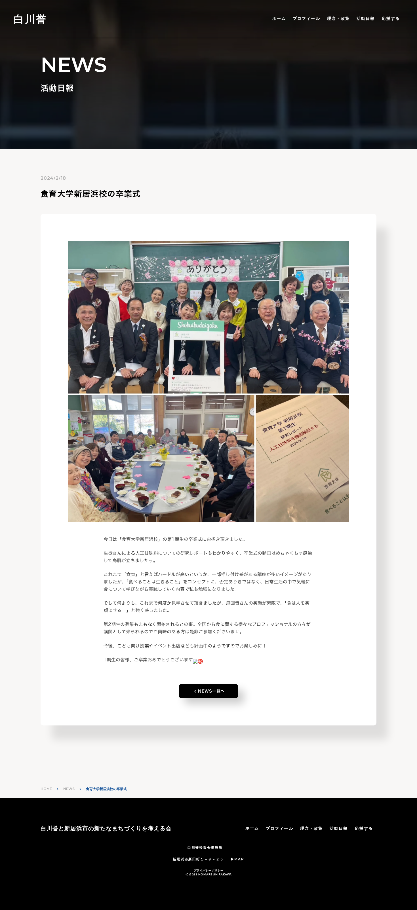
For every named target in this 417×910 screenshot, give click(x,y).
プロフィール (306, 18)
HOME (46, 789)
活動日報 (366, 18)
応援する (391, 18)
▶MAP (237, 859)
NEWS (69, 789)
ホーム (279, 18)
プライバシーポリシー (209, 870)
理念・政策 (338, 18)
